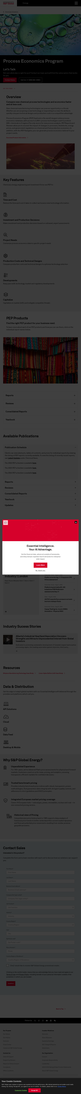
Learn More (40, 565)
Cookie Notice (61, 1086)
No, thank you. (40, 570)
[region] (40, 1086)
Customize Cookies (21, 1090)
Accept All (34, 1090)
